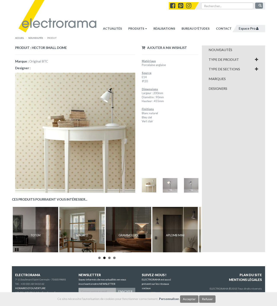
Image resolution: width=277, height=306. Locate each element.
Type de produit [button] (224, 59)
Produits (136, 28)
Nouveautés (220, 50)
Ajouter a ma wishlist (166, 48)
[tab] (233, 50)
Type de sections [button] (224, 69)
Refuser (207, 299)
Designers (218, 88)
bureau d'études (195, 28)
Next (207, 229)
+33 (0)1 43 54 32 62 (32, 283)
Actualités (112, 28)
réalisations (164, 28)
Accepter (189, 299)
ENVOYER (125, 291)
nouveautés (35, 38)
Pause (17, 249)
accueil (19, 38)
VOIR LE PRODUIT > (36, 244)
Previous (6, 229)
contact (224, 28)
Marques (217, 79)
